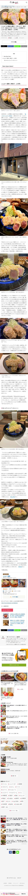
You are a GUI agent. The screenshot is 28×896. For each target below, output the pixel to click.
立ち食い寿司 (18, 804)
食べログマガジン (14, 2)
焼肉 (16, 795)
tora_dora (20, 292)
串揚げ (4, 798)
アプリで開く (10, 596)
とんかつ (22, 37)
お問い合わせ (22, 883)
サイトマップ (15, 883)
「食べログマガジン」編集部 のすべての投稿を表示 (16, 644)
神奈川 (10, 37)
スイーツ (4, 789)
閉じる (1, 894)
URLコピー (24, 46)
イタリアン (5, 787)
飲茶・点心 (5, 807)
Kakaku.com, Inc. (8, 885)
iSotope (21, 521)
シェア (10, 46)
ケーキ (18, 787)
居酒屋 (20, 784)
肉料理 (17, 798)
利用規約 (10, 883)
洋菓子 (11, 795)
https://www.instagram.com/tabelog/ (9, 603)
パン (21, 792)
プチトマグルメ (23, 182)
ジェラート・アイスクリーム (9, 792)
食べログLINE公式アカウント (17, 852)
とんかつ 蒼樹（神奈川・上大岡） (10, 58)
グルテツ (7, 377)
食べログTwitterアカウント (14, 852)
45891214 (24, 237)
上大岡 (16, 37)
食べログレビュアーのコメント (10, 60)
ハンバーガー (12, 784)
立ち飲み (10, 798)
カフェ (12, 787)
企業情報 (5, 883)
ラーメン (4, 784)
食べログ (19, 877)
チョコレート (12, 789)
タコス (8, 801)
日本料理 (4, 804)
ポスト (4, 46)
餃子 (3, 801)
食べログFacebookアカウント (10, 852)
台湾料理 (23, 798)
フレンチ (22, 795)
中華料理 (4, 795)
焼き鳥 (11, 804)
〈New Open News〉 (7, 56)
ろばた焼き (16, 801)
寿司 (22, 801)
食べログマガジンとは (11, 877)
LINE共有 (17, 46)
